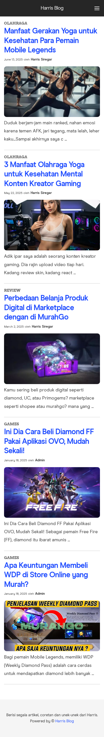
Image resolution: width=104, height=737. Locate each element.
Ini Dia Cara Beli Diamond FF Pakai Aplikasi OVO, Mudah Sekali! (49, 441)
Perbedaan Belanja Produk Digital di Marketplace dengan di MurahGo (46, 307)
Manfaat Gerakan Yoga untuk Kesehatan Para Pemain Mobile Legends (50, 40)
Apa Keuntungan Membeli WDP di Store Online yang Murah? (46, 575)
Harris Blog (64, 721)
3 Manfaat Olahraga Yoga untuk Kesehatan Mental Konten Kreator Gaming (44, 174)
